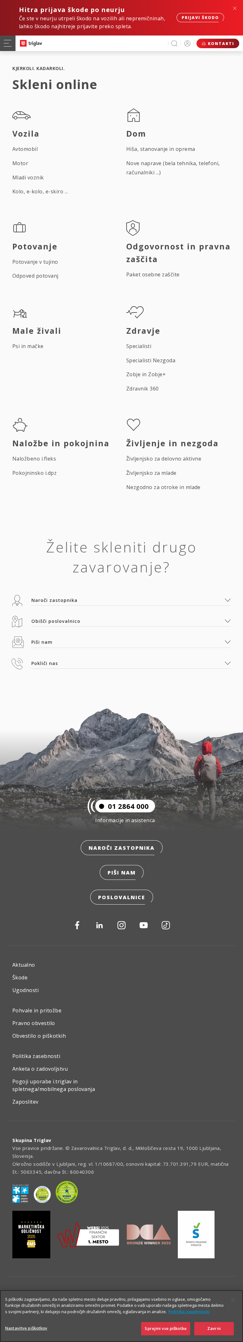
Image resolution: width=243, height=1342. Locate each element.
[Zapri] (233, 1300)
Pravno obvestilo (33, 1023)
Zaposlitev (25, 1101)
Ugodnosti (25, 990)
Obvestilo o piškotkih (39, 1035)
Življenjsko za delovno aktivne (163, 458)
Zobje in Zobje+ (146, 374)
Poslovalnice (121, 897)
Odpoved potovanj (35, 275)
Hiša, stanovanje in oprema (160, 148)
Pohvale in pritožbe (36, 1010)
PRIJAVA (187, 43)
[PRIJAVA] (187, 43)
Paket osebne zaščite (153, 274)
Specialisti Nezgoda (150, 360)
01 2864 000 (128, 806)
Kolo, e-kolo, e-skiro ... (40, 191)
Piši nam (122, 872)
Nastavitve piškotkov (26, 1328)
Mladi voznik (28, 177)
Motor (20, 163)
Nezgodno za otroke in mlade (163, 487)
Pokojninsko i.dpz (34, 472)
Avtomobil (25, 148)
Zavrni (214, 1328)
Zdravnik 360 (142, 388)
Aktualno (23, 964)
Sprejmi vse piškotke (166, 1328)
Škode (20, 977)
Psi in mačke (28, 346)
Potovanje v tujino (35, 261)
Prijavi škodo (200, 17)
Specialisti (138, 346)
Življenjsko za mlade (151, 472)
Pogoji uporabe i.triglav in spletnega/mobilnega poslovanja (53, 1085)
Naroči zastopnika (122, 847)
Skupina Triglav (32, 1140)
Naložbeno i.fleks (34, 458)
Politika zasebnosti (36, 1056)
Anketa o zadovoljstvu (40, 1068)
